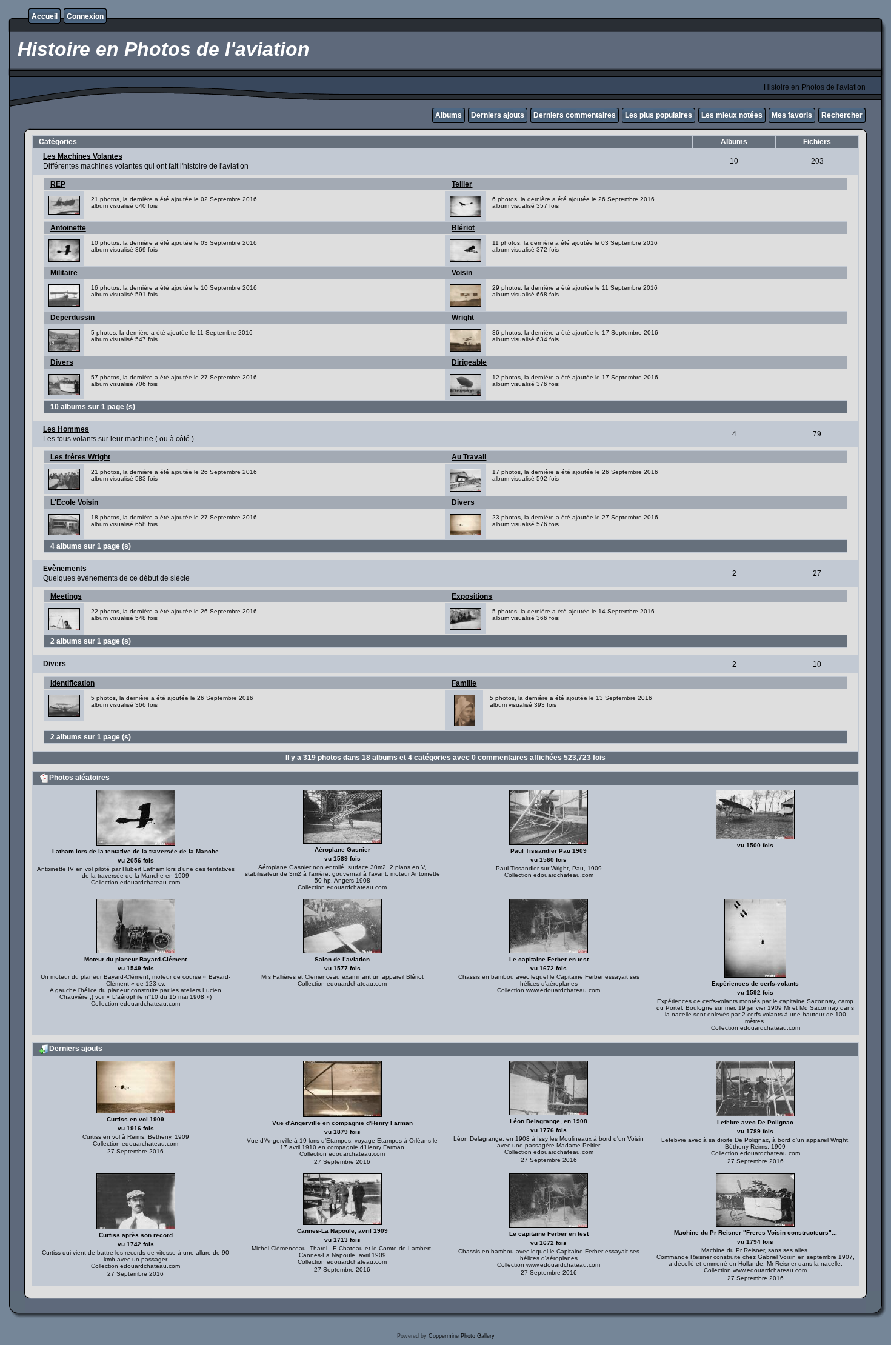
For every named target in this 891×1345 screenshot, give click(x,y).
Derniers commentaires (574, 115)
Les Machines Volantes (82, 156)
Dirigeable (469, 362)
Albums (448, 115)
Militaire (64, 273)
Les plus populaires (658, 115)
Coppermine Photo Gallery (462, 1336)
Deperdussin (72, 317)
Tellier (462, 184)
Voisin (462, 273)
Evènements (65, 568)
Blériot (463, 228)
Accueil (45, 16)
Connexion (85, 16)
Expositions (472, 596)
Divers (61, 362)
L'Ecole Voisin (74, 502)
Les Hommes (66, 429)
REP (57, 184)
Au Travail (469, 457)
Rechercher (842, 115)
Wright (463, 317)
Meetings (66, 596)
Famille (464, 683)
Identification (72, 683)
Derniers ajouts (497, 115)
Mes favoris (792, 115)
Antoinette (68, 228)
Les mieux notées (732, 115)
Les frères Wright (80, 457)
